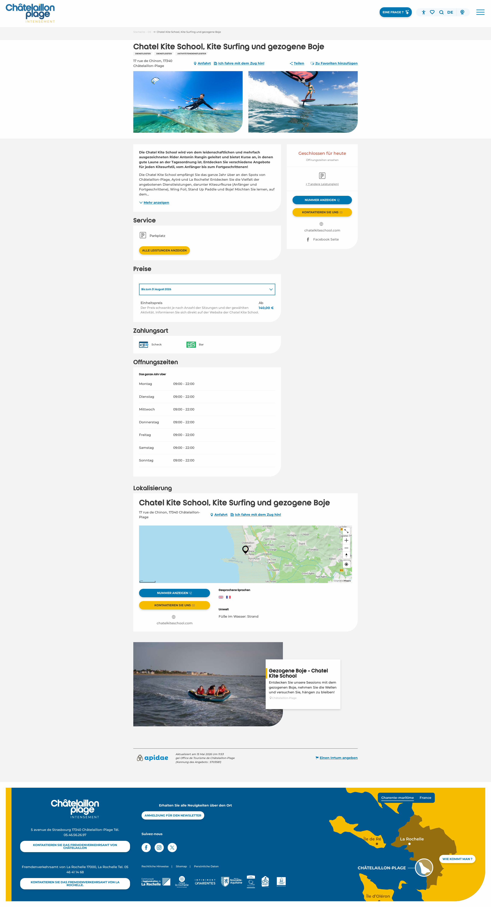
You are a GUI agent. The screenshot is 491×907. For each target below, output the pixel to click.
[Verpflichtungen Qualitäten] (251, 881)
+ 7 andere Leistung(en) (322, 184)
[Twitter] (172, 847)
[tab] (203, 289)
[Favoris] (432, 12)
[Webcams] (462, 12)
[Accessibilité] (423, 12)
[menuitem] (30, 13)
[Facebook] (146, 847)
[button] (441, 12)
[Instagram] (159, 847)
